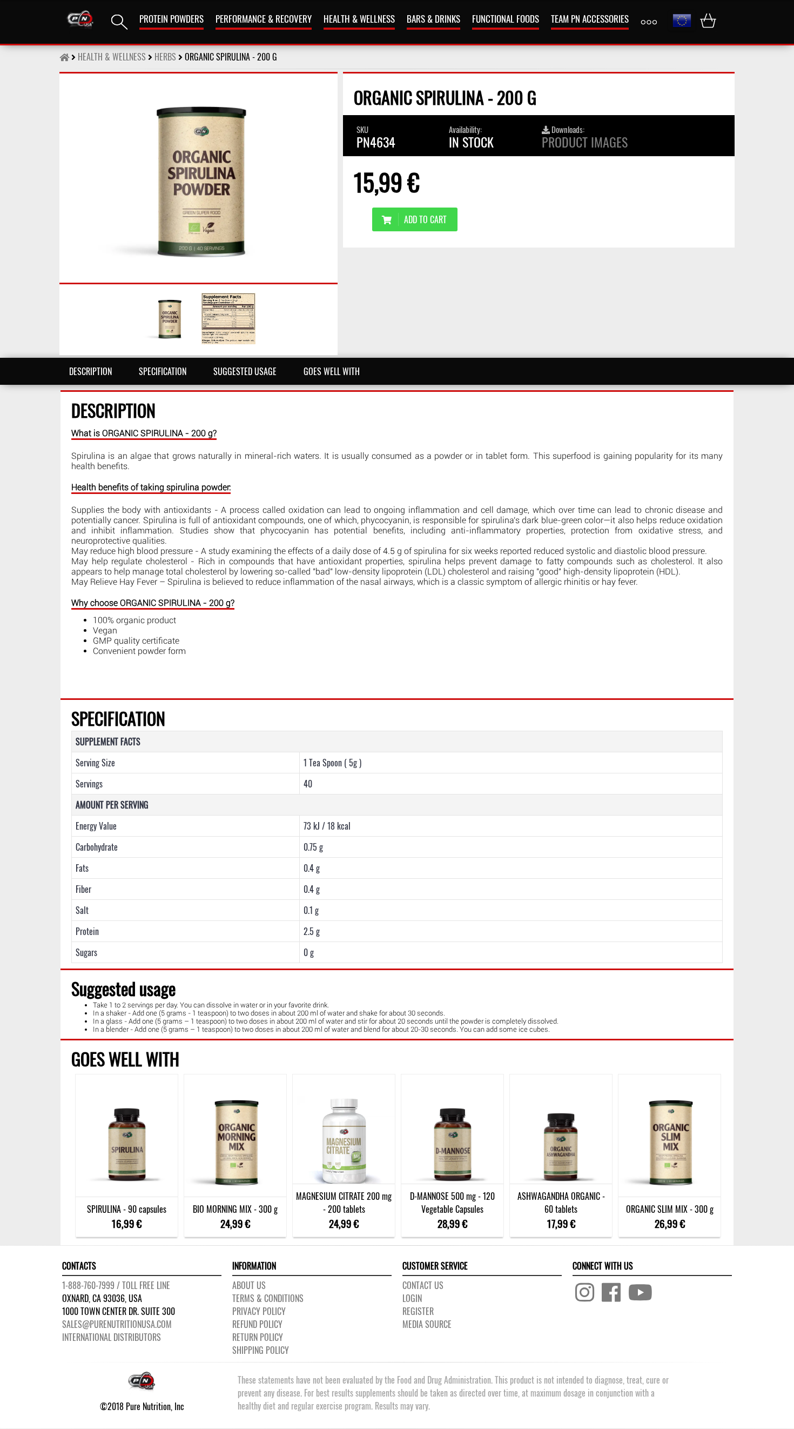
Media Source (427, 1324)
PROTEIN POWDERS (171, 18)
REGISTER (418, 1311)
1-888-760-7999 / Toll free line (116, 1285)
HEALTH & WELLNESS (359, 18)
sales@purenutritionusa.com (117, 1324)
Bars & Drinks (433, 18)
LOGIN (412, 1298)
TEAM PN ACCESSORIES (590, 18)
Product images (585, 141)
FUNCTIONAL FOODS (505, 18)
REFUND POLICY (257, 1324)
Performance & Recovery (264, 18)
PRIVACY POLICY (259, 1311)
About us (249, 1285)
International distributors (111, 1337)
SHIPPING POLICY (260, 1350)
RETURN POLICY (257, 1337)
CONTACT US (422, 1285)
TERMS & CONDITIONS (268, 1298)
